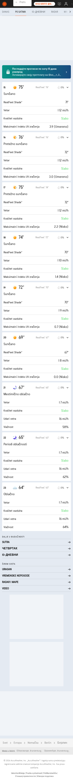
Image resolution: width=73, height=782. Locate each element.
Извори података (45, 776)
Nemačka (33, 743)
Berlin (47, 743)
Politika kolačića (50, 773)
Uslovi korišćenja (18, 773)
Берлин (62, 743)
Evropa (18, 743)
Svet (5, 743)
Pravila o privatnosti (34, 773)
